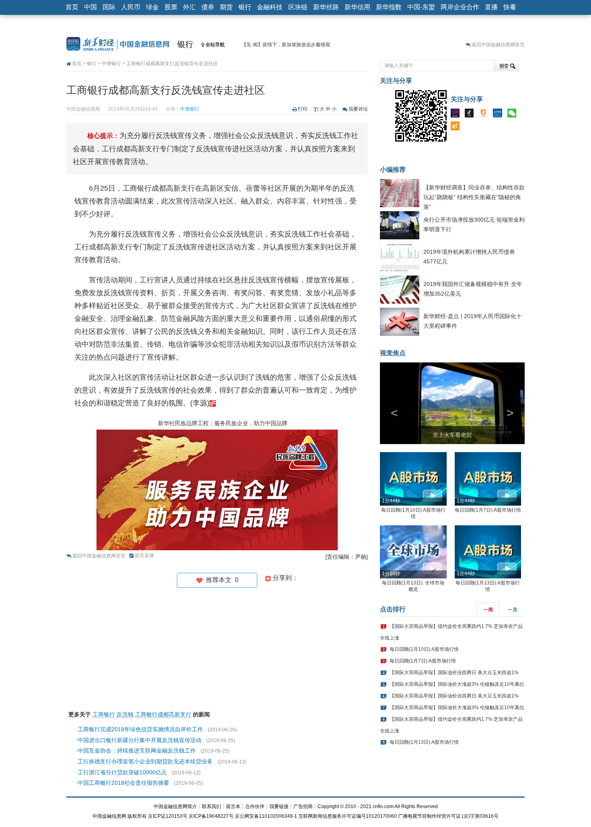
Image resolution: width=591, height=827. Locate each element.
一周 (488, 610)
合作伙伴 (255, 806)
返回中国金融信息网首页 (498, 44)
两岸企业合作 (460, 7)
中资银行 (111, 63)
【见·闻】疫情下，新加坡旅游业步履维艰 (286, 44)
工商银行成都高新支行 (163, 714)
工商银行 (103, 714)
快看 (509, 7)
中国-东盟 (421, 7)
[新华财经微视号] (457, 114)
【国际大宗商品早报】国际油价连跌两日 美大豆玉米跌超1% (454, 672)
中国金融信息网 (109, 816)
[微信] (513, 114)
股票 (170, 7)
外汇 (189, 7)
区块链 (298, 7)
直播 (491, 7)
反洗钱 (125, 714)
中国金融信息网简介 (175, 806)
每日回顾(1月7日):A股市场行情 (488, 510)
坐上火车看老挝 (452, 435)
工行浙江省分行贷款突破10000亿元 (122, 772)
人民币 (130, 7)
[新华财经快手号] (485, 114)
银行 (244, 7)
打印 (303, 109)
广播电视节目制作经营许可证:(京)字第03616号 (448, 816)
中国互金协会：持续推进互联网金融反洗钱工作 (137, 750)
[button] (391, 403)
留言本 (233, 806)
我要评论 (358, 109)
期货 (226, 7)
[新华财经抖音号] (471, 114)
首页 (72, 7)
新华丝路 (326, 7)
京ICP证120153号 (167, 816)
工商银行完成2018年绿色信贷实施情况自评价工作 (140, 729)
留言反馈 (144, 555)
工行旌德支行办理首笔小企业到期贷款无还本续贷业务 (145, 761)
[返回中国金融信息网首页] (212, 403)
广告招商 (303, 806)
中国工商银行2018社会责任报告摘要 (123, 783)
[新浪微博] (457, 127)
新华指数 (389, 7)
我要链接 (279, 806)
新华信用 (357, 7)
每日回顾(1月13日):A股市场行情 (424, 742)
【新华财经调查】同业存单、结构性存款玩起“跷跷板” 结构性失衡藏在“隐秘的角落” (474, 197)
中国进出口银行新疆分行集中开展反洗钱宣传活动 (139, 740)
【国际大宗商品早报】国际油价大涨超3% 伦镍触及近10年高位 (457, 684)
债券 (207, 7)
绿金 (152, 7)
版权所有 (137, 816)
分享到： (284, 577)
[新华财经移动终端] (499, 114)
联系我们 (211, 806)
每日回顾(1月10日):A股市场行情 (424, 649)
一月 (512, 610)
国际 (109, 7)
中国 (90, 7)
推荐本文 (220, 579)
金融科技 (270, 7)
